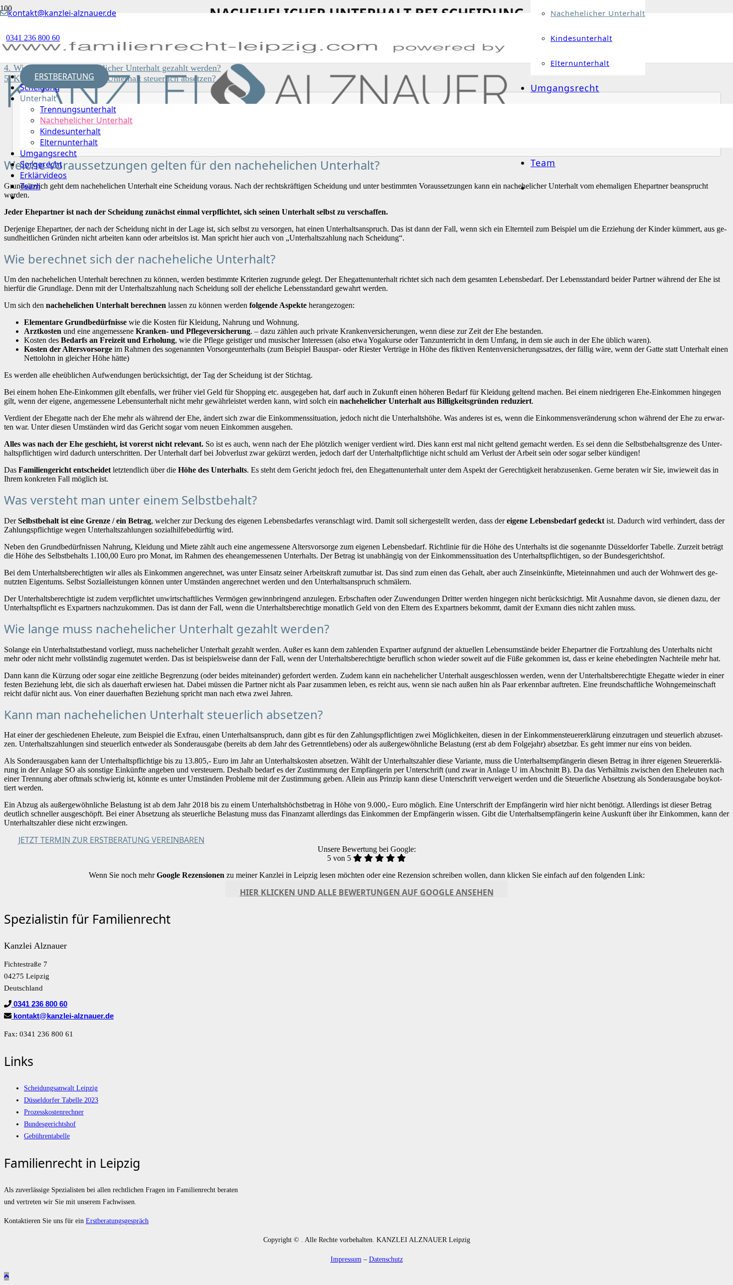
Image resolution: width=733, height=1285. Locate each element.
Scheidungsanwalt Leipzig (61, 1088)
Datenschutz (386, 1259)
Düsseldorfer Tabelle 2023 (61, 1100)
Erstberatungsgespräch (117, 1221)
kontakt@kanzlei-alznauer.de (62, 1016)
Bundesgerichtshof (50, 1124)
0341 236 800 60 (39, 1004)
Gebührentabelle (47, 1136)
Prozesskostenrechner (54, 1112)
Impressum (346, 1259)
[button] (6, 1276)
